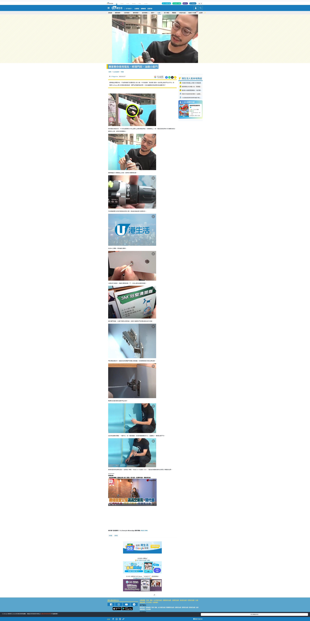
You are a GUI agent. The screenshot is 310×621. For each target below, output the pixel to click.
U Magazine (114, 76)
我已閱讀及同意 (254, 614)
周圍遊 (174, 13)
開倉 (151, 600)
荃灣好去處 (183, 600)
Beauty (134, 3)
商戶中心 (185, 3)
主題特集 (201, 13)
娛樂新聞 (143, 8)
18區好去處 (182, 13)
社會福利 (155, 602)
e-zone (145, 3)
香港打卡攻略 (192, 13)
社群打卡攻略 (177, 3)
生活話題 (116, 72)
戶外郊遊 (149, 602)
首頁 (109, 72)
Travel (121, 3)
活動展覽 (142, 600)
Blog (140, 3)
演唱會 (110, 13)
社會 (196, 600)
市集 (147, 600)
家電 (116, 535)
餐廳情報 (142, 602)
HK (116, 3)
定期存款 (149, 8)
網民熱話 (142, 607)
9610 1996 (144, 530)
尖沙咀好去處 (158, 600)
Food (128, 3)
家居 (122, 72)
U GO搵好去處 (167, 3)
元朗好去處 (175, 600)
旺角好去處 (191, 600)
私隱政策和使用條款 (46, 614)
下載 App (194, 3)
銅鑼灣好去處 (167, 600)
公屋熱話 (136, 8)
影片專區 (166, 13)
